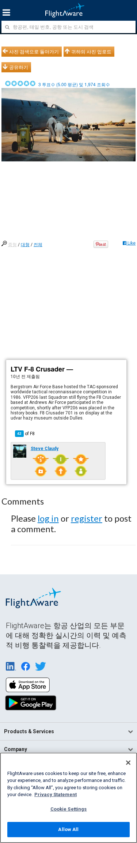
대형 (25, 244)
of (26, 433)
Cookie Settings (68, 809)
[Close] (128, 763)
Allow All (68, 829)
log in (48, 518)
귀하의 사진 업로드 (91, 52)
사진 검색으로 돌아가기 (34, 52)
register (86, 518)
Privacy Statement (55, 794)
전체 (38, 244)
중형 (12, 244)
